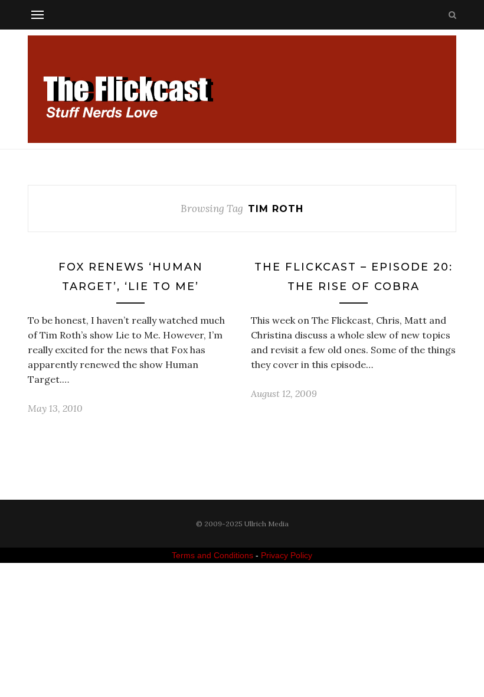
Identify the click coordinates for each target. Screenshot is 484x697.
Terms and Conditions (212, 555)
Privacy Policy (286, 555)
